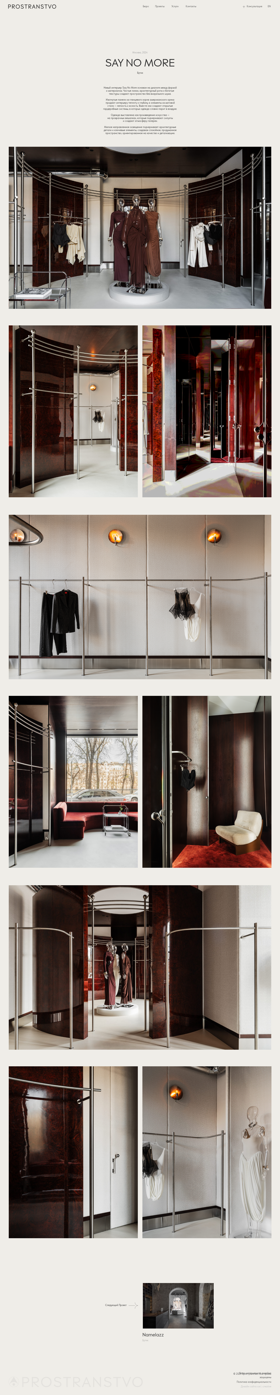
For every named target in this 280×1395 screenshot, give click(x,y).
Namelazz (153, 1335)
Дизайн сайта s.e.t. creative (256, 1387)
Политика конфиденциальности (254, 1382)
